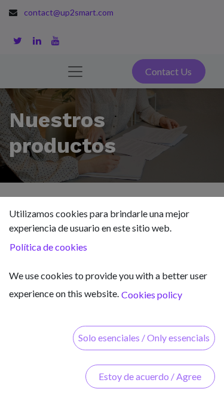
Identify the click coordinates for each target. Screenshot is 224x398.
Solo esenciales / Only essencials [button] (144, 337)
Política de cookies (48, 246)
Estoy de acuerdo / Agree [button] (150, 376)
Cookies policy (151, 294)
